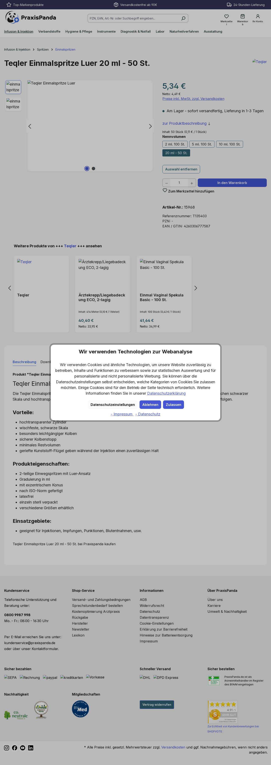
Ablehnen (150, 405)
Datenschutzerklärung (166, 393)
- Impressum (122, 414)
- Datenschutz (147, 414)
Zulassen (173, 405)
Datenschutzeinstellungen (113, 405)
